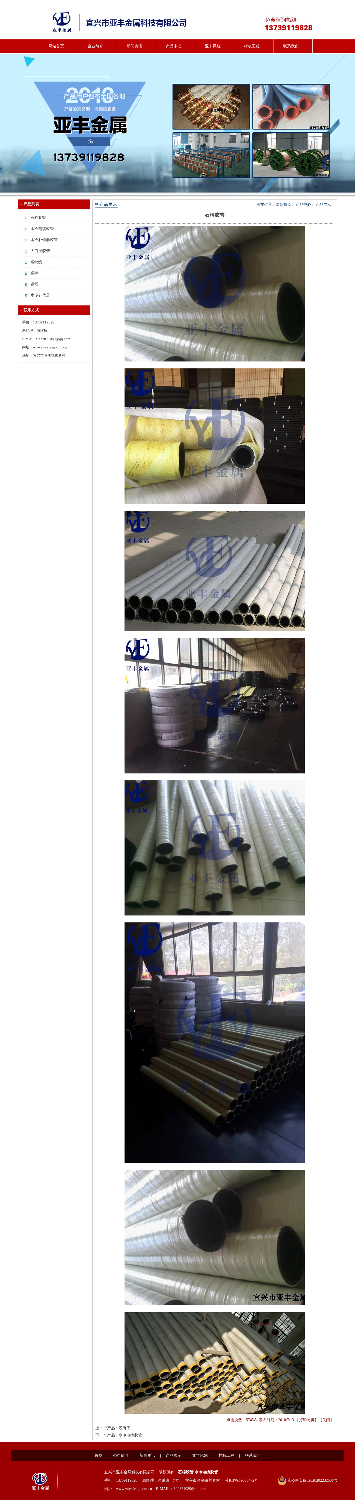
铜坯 (34, 284)
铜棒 (34, 273)
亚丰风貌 (212, 46)
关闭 (326, 1420)
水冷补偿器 (40, 295)
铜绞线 (36, 262)
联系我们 (291, 46)
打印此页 (307, 1420)
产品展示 (323, 205)
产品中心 (173, 46)
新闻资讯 (134, 46)
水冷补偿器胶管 (44, 240)
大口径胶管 (40, 251)
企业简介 (95, 46)
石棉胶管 (38, 218)
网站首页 (56, 46)
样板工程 (252, 46)
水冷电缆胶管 (42, 229)
